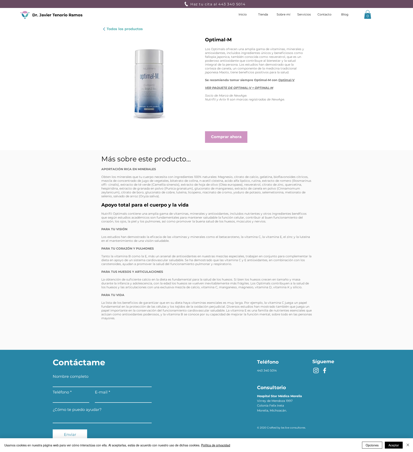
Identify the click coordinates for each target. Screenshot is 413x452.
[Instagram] (316, 370)
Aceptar (393, 445)
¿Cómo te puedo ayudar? (77, 410)
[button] (367, 14)
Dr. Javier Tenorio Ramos (57, 15)
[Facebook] (324, 370)
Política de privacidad (215, 445)
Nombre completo (70, 376)
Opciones (372, 445)
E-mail (101, 392)
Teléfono (61, 392)
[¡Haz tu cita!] (186, 4)
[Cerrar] (407, 445)
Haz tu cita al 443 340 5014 (218, 4)
